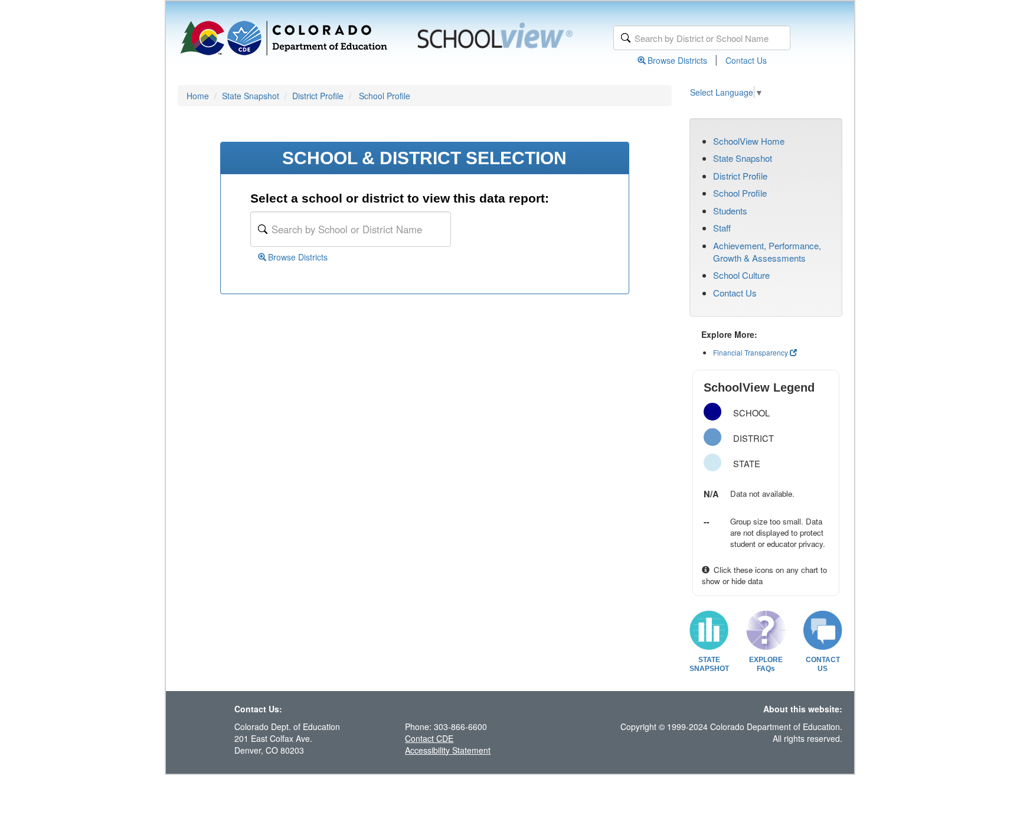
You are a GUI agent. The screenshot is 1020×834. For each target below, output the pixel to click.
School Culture (741, 275)
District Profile (318, 96)
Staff (722, 227)
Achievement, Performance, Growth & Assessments (767, 251)
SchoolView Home (748, 141)
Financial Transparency (750, 352)
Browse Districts (677, 60)
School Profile (384, 96)
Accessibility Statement (448, 750)
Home (198, 96)
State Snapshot (250, 96)
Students (730, 210)
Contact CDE (429, 738)
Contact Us (746, 60)
